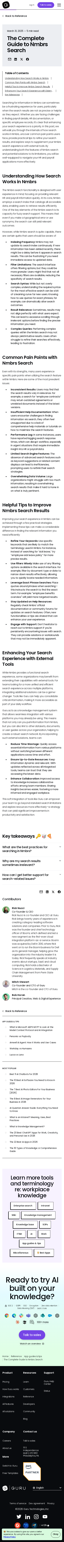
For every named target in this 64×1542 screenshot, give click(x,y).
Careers (6, 1440)
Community (29, 1411)
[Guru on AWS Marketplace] (32, 1471)
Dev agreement (37, 1503)
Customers (28, 1389)
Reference (16, 1356)
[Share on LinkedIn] (15, 59)
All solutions (8, 1411)
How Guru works (10, 1389)
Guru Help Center (49, 1383)
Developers (29, 1404)
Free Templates (10, 1473)
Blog (25, 1418)
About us (6, 1448)
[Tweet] (21, 59)
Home (5, 1356)
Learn (26, 1381)
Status (47, 1390)
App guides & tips (33, 1356)
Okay (55, 1534)
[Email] (9, 59)
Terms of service (18, 1503)
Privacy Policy (10, 1537)
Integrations (8, 1396)
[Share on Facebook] (27, 59)
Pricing (5, 1381)
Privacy (50, 1503)
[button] (58, 5)
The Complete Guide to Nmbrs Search (23, 1359)
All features (8, 1404)
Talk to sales (46, 5)
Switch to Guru (9, 1465)
